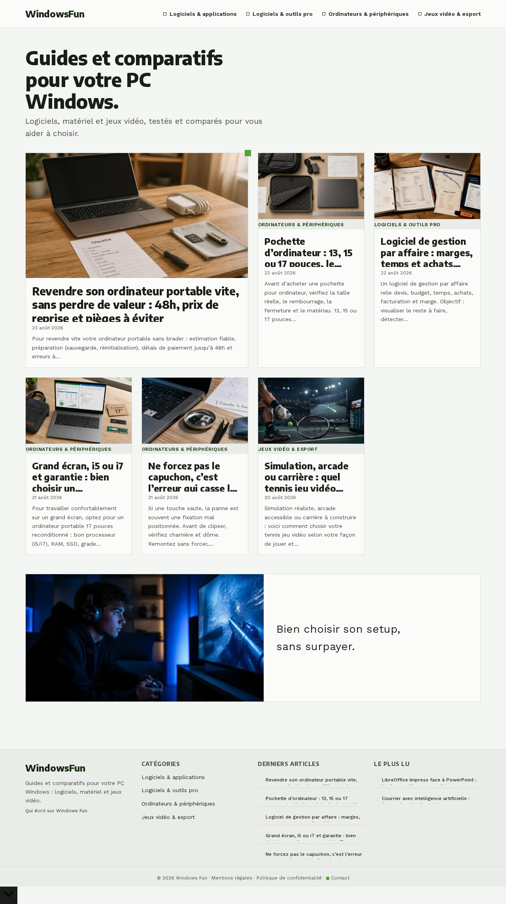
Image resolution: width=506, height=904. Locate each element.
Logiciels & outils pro (283, 14)
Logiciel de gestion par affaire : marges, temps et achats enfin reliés (313, 818)
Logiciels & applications (203, 14)
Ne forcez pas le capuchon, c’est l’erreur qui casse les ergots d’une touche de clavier (314, 855)
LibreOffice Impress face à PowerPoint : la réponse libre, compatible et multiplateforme (429, 781)
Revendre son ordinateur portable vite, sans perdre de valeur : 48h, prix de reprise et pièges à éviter (311, 781)
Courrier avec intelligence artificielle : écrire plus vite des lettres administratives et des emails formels (427, 800)
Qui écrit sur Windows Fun (56, 810)
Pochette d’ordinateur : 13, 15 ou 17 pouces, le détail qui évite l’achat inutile (313, 800)
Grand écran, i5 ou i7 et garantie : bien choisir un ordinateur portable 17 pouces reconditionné (314, 837)
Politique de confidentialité (289, 878)
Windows (55, 13)
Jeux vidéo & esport (453, 14)
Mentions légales (231, 878)
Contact (340, 878)
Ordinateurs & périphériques (369, 14)
